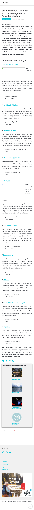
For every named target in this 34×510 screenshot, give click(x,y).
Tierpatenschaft (9, 130)
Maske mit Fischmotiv (11, 158)
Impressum (5, 467)
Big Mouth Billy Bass (11, 105)
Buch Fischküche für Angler (14, 303)
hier (30, 213)
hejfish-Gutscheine (10, 64)
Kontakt (4, 461)
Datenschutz (6, 469)
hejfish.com (5, 464)
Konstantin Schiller (18, 19)
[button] (6, 2)
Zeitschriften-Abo (10, 225)
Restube (6, 181)
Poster (6, 280)
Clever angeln (6, 19)
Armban (7, 327)
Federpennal (8, 255)
